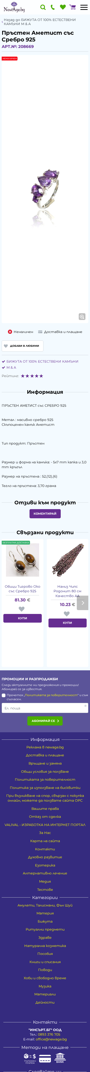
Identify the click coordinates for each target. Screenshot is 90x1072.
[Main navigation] (84, 7)
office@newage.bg (51, 1039)
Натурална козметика (45, 946)
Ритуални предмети (45, 929)
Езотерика (45, 865)
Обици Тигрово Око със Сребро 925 (22, 588)
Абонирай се (43, 721)
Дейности (45, 1002)
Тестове (45, 889)
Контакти (45, 849)
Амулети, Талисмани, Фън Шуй (45, 905)
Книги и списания (45, 962)
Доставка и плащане (45, 755)
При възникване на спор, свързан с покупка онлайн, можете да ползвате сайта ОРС (45, 798)
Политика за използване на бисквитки (45, 788)
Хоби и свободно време (45, 978)
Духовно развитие (45, 857)
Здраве (45, 937)
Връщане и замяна (45, 763)
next (82, 603)
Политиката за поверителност (51, 695)
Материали (45, 994)
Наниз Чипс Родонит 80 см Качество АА (67, 591)
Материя (45, 913)
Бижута (45, 921)
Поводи (45, 970)
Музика (45, 986)
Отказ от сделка (45, 816)
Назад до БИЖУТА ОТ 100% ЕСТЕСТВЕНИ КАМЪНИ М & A (40, 22)
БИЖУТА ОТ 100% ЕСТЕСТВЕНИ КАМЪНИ (42, 361)
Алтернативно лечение (45, 873)
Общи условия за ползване (45, 771)
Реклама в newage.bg (45, 747)
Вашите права (45, 808)
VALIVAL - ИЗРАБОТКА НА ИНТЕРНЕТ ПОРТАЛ (45, 825)
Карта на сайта (45, 841)
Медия (45, 881)
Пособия (45, 954)
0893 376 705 (49, 1034)
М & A (11, 367)
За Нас (45, 833)
